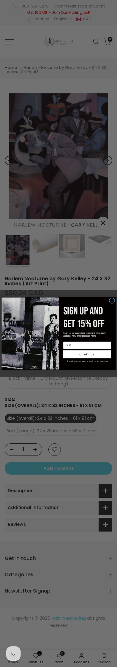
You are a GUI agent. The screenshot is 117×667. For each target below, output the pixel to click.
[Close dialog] (111, 300)
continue (87, 354)
